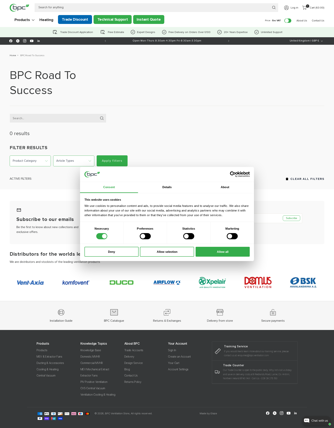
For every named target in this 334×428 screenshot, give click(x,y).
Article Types (65, 160)
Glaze (213, 413)
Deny (111, 251)
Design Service (133, 363)
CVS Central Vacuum (92, 388)
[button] (22, 20)
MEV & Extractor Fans (49, 356)
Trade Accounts (133, 350)
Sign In (172, 350)
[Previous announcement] (105, 41)
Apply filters (112, 161)
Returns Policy (133, 381)
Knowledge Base (90, 350)
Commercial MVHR (91, 363)
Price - (273, 20)
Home (13, 55)
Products (42, 350)
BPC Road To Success (32, 55)
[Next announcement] (228, 41)
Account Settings (178, 369)
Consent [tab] (109, 187)
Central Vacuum (46, 375)
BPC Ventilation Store (117, 413)
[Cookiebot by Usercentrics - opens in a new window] (233, 174)
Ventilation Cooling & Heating (97, 394)
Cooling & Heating (48, 369)
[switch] (145, 236)
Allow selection (167, 251)
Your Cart (173, 363)
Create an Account (179, 356)
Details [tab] (167, 187)
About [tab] (225, 187)
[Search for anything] (274, 7)
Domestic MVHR (90, 356)
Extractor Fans (89, 375)
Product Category (25, 160)
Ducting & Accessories (50, 363)
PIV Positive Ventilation (93, 381)
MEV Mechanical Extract (94, 369)
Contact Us (131, 375)
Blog (127, 369)
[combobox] (156, 7)
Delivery (129, 356)
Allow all (222, 251)
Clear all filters (307, 178)
